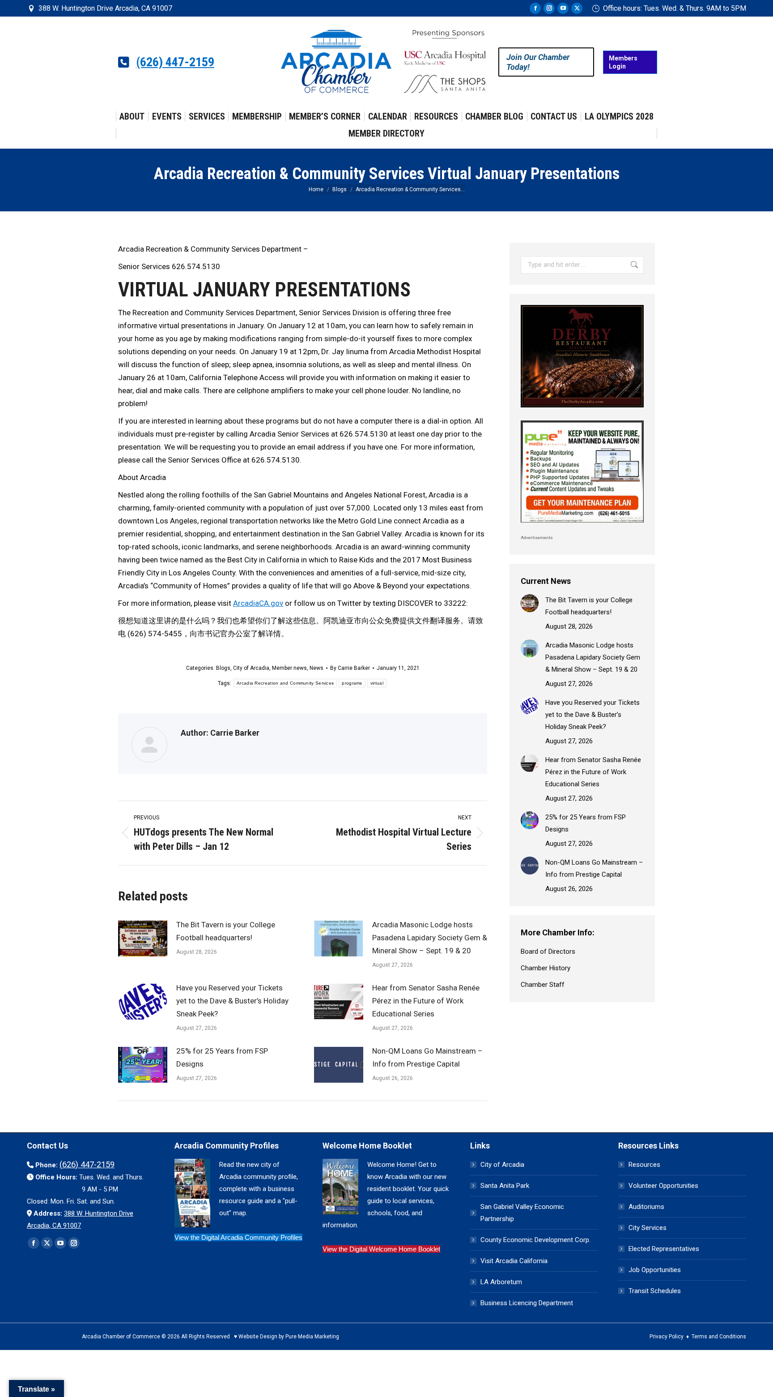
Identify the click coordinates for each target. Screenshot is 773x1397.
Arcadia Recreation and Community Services (285, 683)
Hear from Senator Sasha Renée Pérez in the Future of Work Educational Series (426, 1000)
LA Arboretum (501, 1282)
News (316, 668)
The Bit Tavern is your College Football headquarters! (225, 931)
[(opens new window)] (582, 410)
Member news (289, 668)
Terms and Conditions (719, 1336)
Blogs (223, 668)
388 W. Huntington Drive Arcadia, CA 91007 (105, 8)
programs (352, 683)
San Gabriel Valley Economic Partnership (522, 1213)
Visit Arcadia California (514, 1261)
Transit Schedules (655, 1291)
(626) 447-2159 (175, 62)
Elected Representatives (664, 1249)
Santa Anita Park (504, 1186)
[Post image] (142, 938)
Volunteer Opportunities (663, 1186)
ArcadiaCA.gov (258, 603)
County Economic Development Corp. (535, 1240)
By (350, 668)
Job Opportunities (655, 1270)
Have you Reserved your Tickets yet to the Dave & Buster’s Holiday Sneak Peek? (232, 1000)
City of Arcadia (251, 668)
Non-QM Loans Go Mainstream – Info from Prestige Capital (427, 1057)
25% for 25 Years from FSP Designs (222, 1057)
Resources (644, 1165)
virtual (376, 683)
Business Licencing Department (526, 1303)
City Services (648, 1228)
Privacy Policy (667, 1336)
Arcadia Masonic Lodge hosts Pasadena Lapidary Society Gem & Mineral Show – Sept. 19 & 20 (429, 937)
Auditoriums (646, 1207)
